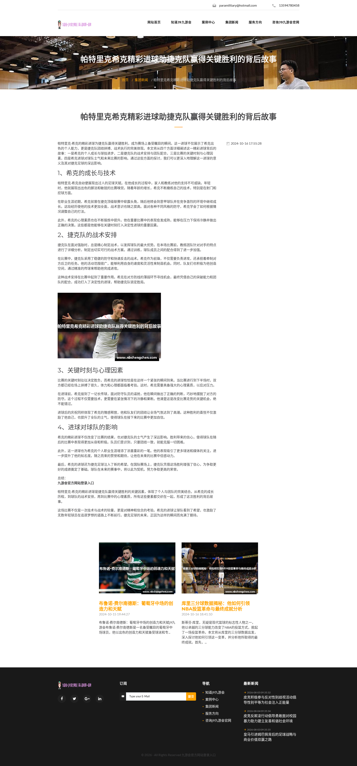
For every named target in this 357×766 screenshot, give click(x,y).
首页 (125, 80)
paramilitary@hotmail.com (238, 5)
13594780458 (289, 5)
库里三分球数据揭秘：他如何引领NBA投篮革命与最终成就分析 (216, 606)
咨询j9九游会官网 (218, 720)
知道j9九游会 (215, 692)
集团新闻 (141, 80)
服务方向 (212, 713)
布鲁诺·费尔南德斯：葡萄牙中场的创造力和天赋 (136, 606)
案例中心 (212, 699)
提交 (191, 696)
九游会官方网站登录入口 (199, 755)
